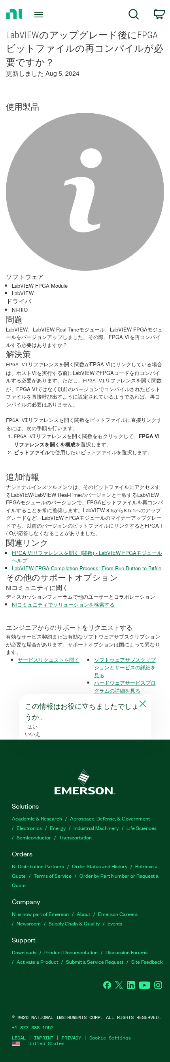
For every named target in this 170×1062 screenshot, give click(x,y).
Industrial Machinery (96, 828)
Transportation (75, 837)
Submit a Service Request (94, 961)
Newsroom (29, 923)
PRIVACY (71, 1037)
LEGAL (19, 1037)
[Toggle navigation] (40, 14)
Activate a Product (37, 961)
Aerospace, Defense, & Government (110, 818)
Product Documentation (71, 952)
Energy (58, 828)
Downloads (24, 952)
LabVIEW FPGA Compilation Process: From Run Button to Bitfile (86, 568)
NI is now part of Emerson (40, 914)
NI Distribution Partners (38, 866)
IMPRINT (43, 1037)
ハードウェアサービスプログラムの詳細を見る (125, 686)
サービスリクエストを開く (48, 659)
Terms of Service (53, 875)
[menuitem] (133, 15)
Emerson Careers (118, 914)
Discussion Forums (126, 952)
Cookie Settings (110, 1037)
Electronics (29, 828)
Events (115, 923)
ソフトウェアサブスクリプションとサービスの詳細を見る (125, 667)
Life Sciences (142, 828)
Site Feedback (147, 961)
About (83, 914)
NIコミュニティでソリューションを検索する (63, 604)
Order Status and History (99, 866)
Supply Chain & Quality (74, 923)
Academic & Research (37, 818)
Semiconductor (34, 837)
